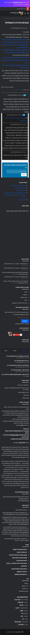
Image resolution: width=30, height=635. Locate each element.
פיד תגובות (25, 588)
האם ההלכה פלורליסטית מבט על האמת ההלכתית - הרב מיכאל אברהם (15, 273)
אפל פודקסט (24, 297)
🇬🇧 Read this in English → (7, 87)
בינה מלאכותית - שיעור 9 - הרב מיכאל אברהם (16, 277)
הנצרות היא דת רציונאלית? (18, 185)
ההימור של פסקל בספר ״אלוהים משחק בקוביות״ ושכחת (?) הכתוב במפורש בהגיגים (14, 195)
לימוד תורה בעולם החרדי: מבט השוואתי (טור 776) (14, 9)
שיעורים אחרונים (25, 259)
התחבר (26, 583)
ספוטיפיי (25, 295)
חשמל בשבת (25, 398)
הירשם (23, 174)
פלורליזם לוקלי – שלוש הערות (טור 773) (20, 370)
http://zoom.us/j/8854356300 (20, 419)
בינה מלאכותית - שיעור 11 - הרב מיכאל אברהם (16, 264)
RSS (26, 300)
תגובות (5, 350)
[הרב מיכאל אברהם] (16, 13)
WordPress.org (23, 591)
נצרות (14, 90)
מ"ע (28, 28)
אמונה (19, 18)
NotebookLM (14, 435)
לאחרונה (24, 350)
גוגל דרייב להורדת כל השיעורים (19, 303)
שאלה (23, 18)
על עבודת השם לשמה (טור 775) (21, 360)
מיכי (28, 95)
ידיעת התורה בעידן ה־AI (23, 385)
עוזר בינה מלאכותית (18, 2)
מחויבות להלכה (19, 90)
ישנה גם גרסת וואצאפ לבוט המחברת (20, 439)
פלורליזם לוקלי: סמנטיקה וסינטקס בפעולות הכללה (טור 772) (15, 374)
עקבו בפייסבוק (25, 340)
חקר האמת (26, 395)
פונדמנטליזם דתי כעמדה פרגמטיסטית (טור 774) (18, 365)
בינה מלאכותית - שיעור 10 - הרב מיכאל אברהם (16, 268)
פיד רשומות (25, 586)
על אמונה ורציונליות (19, 188)
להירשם (25, 321)
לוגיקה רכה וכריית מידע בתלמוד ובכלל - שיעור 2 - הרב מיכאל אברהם (15, 282)
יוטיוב (25, 292)
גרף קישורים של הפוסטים (21, 574)
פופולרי (14, 350)
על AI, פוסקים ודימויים (23, 392)
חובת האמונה (21, 200)
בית (27, 18)
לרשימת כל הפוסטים (22, 571)
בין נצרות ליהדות (20, 190)
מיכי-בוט (26, 431)
